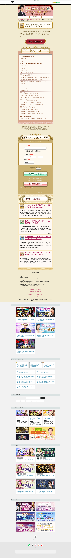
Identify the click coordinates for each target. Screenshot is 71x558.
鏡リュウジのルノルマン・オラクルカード (34, 19)
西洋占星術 (28, 400)
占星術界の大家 (40, 400)
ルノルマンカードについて (38, 294)
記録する (32, 168)
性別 (25, 160)
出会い (18, 400)
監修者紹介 (35, 16)
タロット (22, 400)
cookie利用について (36, 547)
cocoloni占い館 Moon (35, 548)
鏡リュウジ (34, 400)
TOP (24, 16)
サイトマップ (35, 296)
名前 (25, 146)
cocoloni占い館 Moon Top (22, 19)
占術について (47, 16)
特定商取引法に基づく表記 (35, 289)
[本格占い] (13, 2)
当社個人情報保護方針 (24, 128)
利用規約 (36, 129)
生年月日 (27, 154)
